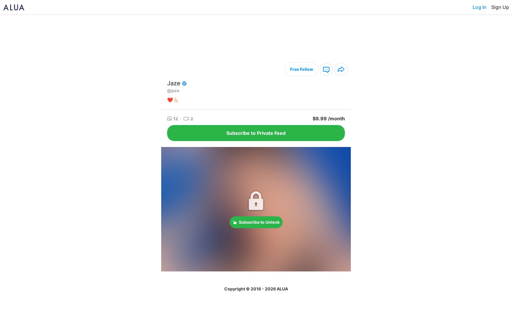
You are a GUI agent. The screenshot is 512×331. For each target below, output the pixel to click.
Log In (480, 7)
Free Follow (301, 69)
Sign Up (500, 7)
